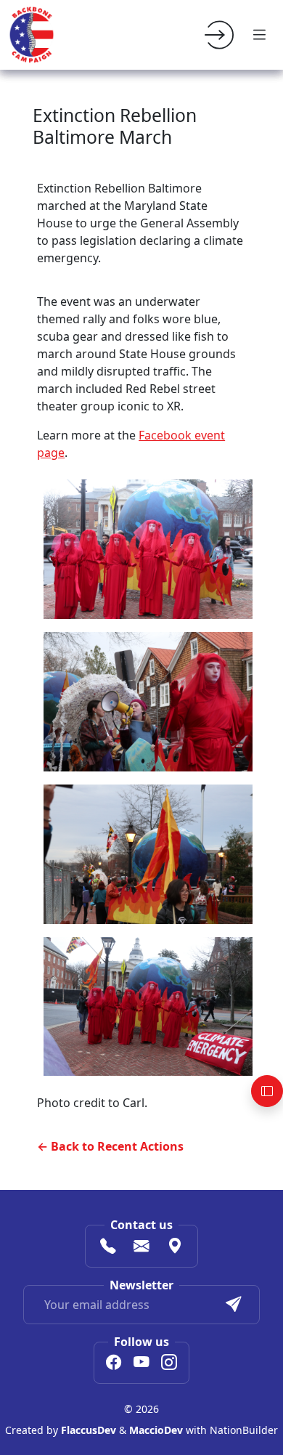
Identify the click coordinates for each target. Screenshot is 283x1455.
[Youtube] (141, 1364)
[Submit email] (233, 1305)
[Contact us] (141, 1247)
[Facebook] (114, 1364)
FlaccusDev (88, 1430)
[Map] (175, 1247)
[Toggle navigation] (259, 34)
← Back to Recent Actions (110, 1146)
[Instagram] (169, 1364)
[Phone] (108, 1247)
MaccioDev (156, 1430)
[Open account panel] (267, 1091)
